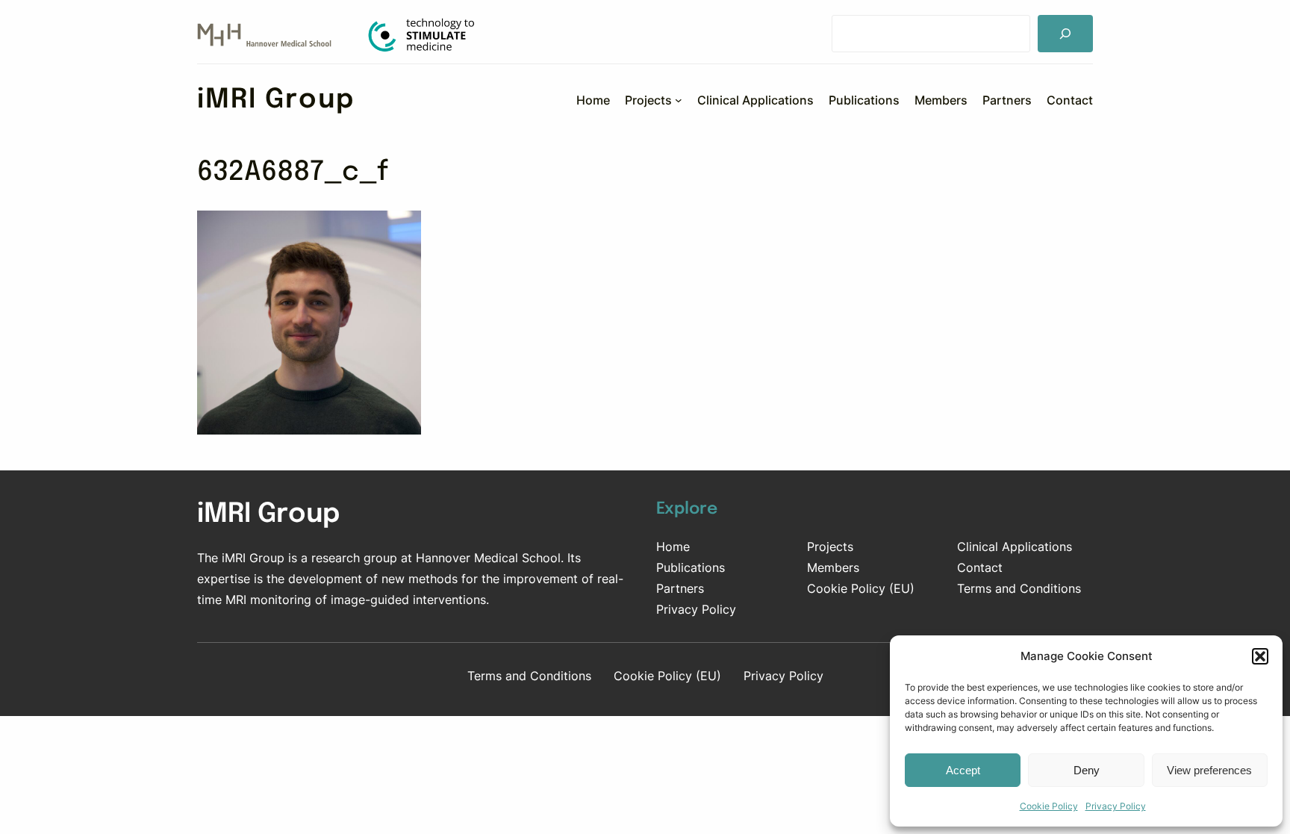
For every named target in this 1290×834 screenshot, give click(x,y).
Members (833, 567)
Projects (830, 546)
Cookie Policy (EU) (860, 588)
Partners (680, 588)
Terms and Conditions (1019, 588)
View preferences (1209, 770)
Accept (963, 770)
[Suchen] (1065, 33)
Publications (690, 567)
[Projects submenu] (678, 100)
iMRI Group (276, 100)
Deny (1087, 770)
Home (673, 546)
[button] (1260, 656)
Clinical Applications (1014, 546)
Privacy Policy (1115, 806)
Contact (980, 567)
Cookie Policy (1049, 806)
